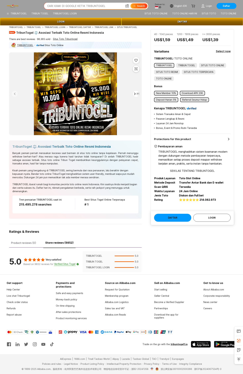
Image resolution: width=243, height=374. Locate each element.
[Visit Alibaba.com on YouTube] (43, 344)
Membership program (116, 295)
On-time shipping (65, 305)
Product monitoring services (71, 318)
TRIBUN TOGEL (34, 27)
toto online (46, 173)
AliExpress (65, 358)
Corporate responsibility (216, 295)
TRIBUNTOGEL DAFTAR (80, 27)
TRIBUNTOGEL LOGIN (55, 27)
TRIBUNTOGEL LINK (104, 27)
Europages (178, 358)
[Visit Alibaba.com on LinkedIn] (17, 344)
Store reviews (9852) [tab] (59, 242)
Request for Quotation (117, 289)
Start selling (160, 289)
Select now (223, 51)
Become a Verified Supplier (169, 302)
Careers (207, 308)
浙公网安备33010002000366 (176, 369)
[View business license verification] (152, 369)
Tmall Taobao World (99, 358)
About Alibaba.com (213, 289)
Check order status (17, 302)
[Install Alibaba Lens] (239, 340)
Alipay (115, 358)
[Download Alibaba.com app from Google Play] (225, 344)
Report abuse (14, 314)
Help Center (13, 289)
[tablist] (75, 242)
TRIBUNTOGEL (16, 27)
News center (210, 302)
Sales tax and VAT (115, 308)
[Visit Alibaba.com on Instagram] (34, 344)
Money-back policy (66, 299)
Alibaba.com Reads (115, 314)
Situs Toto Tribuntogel (65, 38)
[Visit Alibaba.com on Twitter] (26, 344)
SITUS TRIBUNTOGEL (127, 27)
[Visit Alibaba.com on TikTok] (52, 344)
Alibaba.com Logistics (117, 302)
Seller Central (161, 295)
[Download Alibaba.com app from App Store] (201, 344)
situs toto (85, 153)
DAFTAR (182, 21)
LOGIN (60, 21)
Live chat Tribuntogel (18, 295)
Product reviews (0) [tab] (23, 242)
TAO (154, 358)
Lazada (126, 358)
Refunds (11, 308)
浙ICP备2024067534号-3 (207, 369)
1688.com (79, 358)
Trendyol (164, 358)
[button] (127, 6)
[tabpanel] (75, 261)
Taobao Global (141, 358)
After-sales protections (68, 312)
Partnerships (161, 308)
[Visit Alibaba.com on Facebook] (9, 344)
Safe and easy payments (69, 293)
